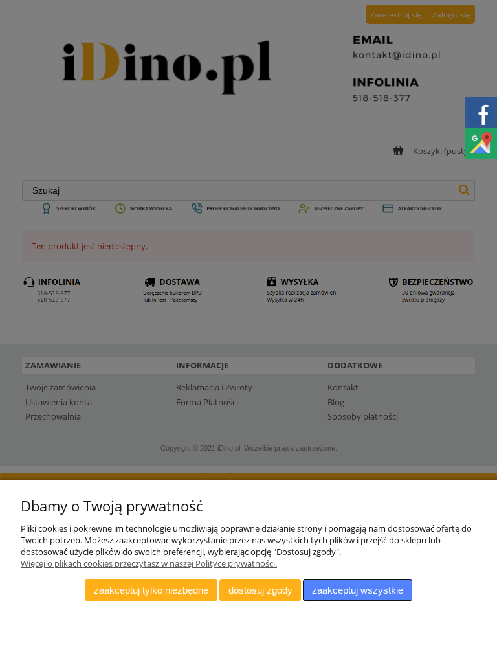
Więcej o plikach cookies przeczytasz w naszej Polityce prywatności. (149, 563)
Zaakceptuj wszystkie (357, 590)
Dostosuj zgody (260, 590)
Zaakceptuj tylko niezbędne (151, 590)
